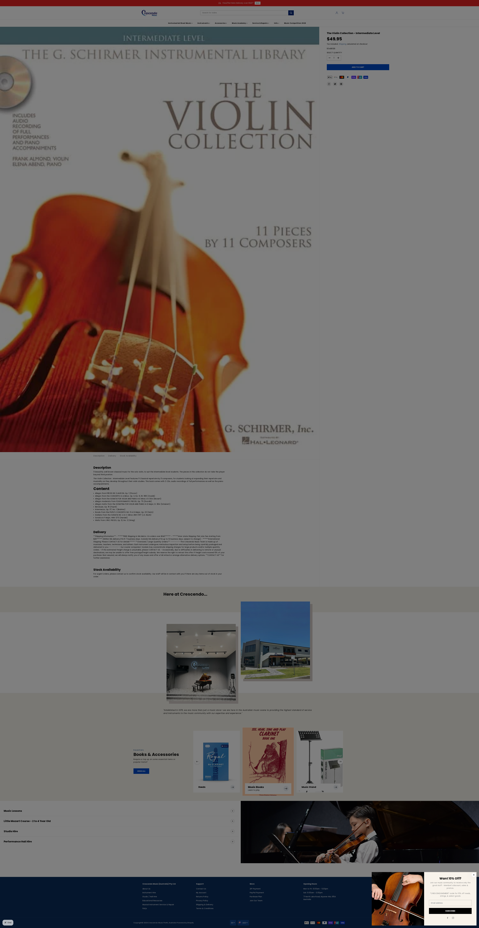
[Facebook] (447, 918)
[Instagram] (453, 918)
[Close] (474, 875)
